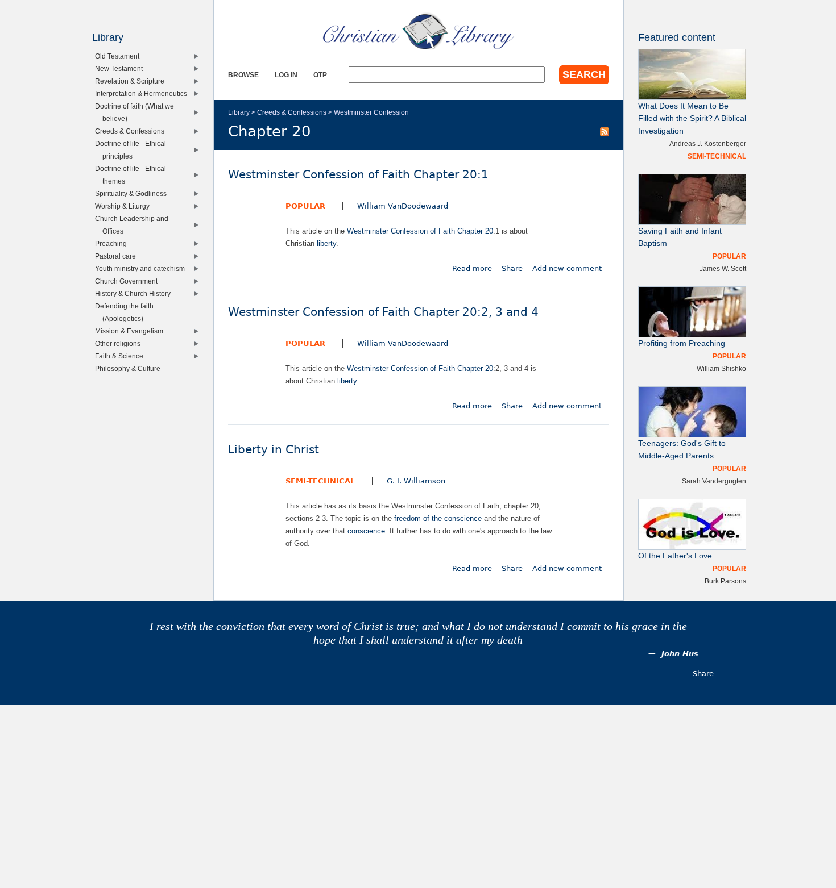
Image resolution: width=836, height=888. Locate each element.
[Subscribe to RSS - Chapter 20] (604, 131)
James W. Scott (723, 268)
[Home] (418, 31)
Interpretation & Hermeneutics (144, 93)
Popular (305, 206)
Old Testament (120, 56)
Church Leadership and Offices (134, 225)
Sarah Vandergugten (714, 481)
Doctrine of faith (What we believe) (137, 112)
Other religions (120, 343)
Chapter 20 (475, 231)
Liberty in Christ (273, 449)
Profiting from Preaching (681, 343)
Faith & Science (122, 356)
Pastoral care (118, 256)
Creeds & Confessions (291, 112)
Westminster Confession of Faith (401, 231)
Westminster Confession (371, 112)
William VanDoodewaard (402, 206)
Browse (243, 74)
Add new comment (567, 268)
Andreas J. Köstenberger (707, 143)
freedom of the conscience (438, 518)
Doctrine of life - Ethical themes (133, 175)
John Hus (679, 653)
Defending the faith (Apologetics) (127, 312)
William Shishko (721, 368)
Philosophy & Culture (130, 368)
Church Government (129, 281)
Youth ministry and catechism (142, 268)
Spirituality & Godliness (133, 193)
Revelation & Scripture (132, 81)
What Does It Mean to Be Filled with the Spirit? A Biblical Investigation (692, 118)
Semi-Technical (320, 481)
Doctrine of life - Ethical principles (133, 150)
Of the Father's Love (675, 556)
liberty (326, 243)
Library (239, 112)
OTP (320, 74)
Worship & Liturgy (125, 206)
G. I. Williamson (416, 481)
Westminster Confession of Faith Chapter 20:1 (358, 174)
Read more (472, 268)
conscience (366, 531)
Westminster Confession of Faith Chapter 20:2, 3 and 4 (383, 312)
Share (512, 268)
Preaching (113, 243)
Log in (286, 74)
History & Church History (135, 293)
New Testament (121, 68)
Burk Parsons (725, 581)
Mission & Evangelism (132, 331)
